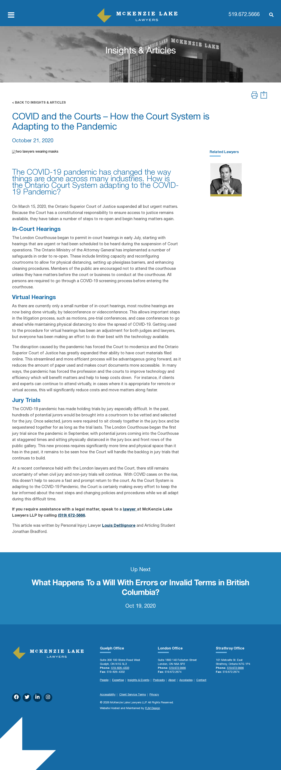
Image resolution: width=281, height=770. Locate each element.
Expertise (118, 680)
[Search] (269, 15)
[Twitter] (27, 697)
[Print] (254, 95)
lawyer (130, 510)
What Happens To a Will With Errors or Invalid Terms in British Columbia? (140, 588)
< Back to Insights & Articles (39, 102)
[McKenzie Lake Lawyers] (137, 15)
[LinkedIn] (37, 697)
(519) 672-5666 (71, 516)
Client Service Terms (132, 694)
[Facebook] (16, 697)
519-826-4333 (120, 668)
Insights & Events (138, 680)
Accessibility (107, 694)
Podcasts (159, 680)
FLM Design (152, 708)
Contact (201, 680)
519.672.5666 (244, 15)
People (104, 680)
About (172, 680)
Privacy (154, 694)
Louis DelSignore (118, 526)
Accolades (186, 680)
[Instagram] (48, 697)
